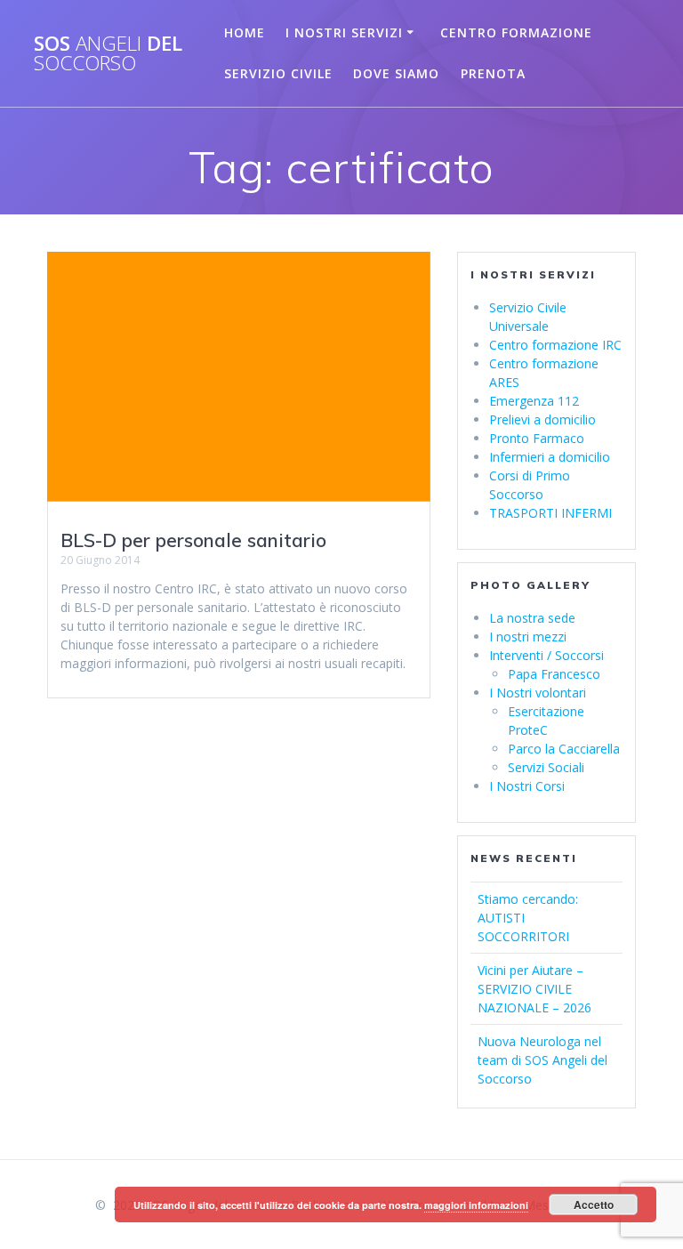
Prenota (493, 73)
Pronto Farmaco (536, 438)
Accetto (594, 1205)
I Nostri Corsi (527, 786)
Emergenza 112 (534, 400)
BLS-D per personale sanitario (193, 540)
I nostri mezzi (527, 636)
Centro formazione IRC (555, 344)
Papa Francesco (554, 673)
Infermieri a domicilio (549, 456)
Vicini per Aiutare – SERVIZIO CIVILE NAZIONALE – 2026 (534, 989)
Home (244, 32)
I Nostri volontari (537, 692)
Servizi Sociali (546, 767)
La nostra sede (532, 617)
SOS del (108, 54)
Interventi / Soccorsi (546, 655)
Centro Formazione (516, 32)
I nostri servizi (344, 32)
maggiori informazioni (476, 1205)
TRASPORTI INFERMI (550, 512)
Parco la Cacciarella (564, 748)
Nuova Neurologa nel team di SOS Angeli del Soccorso (542, 1060)
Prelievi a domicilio (542, 419)
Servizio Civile (278, 73)
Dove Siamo (396, 73)
